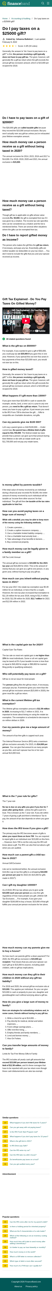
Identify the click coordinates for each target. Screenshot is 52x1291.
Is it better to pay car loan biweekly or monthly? (28, 1247)
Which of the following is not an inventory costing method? (28, 1237)
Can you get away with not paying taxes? (25, 1127)
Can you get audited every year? (22, 1164)
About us (18, 1286)
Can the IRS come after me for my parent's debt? (29, 1222)
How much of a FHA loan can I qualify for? (26, 1266)
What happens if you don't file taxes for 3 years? (28, 1123)
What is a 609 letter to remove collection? (25, 1256)
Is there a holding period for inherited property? (28, 1226)
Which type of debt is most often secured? (26, 1261)
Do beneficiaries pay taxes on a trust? (24, 1159)
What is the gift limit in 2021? (21, 1141)
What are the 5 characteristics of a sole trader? (28, 1231)
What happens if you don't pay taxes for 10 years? (29, 1136)
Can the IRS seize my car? (20, 1150)
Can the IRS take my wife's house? (23, 1155)
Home (5, 19)
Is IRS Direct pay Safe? (19, 1146)
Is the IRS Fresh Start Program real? (24, 1132)
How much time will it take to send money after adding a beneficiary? (27, 1242)
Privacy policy (32, 1286)
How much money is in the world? (23, 1252)
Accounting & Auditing (20, 19)
